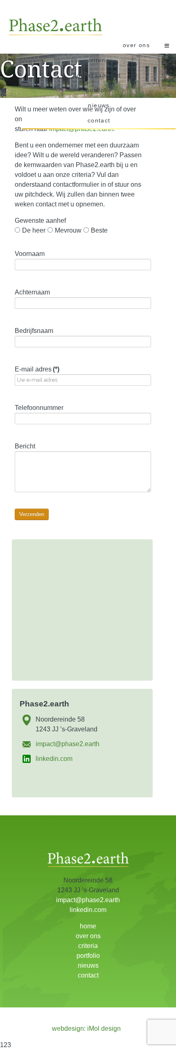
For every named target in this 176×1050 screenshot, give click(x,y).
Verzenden (31, 514)
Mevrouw (68, 230)
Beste (99, 230)
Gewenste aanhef (40, 220)
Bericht (25, 446)
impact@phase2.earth (67, 743)
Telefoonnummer (39, 407)
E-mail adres (37, 369)
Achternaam (32, 292)
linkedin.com (54, 758)
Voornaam (30, 253)
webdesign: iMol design (86, 1028)
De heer (33, 230)
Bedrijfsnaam (34, 330)
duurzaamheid (99, 75)
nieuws (98, 105)
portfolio (99, 90)
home (88, 926)
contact (99, 120)
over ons (136, 45)
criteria (99, 60)
